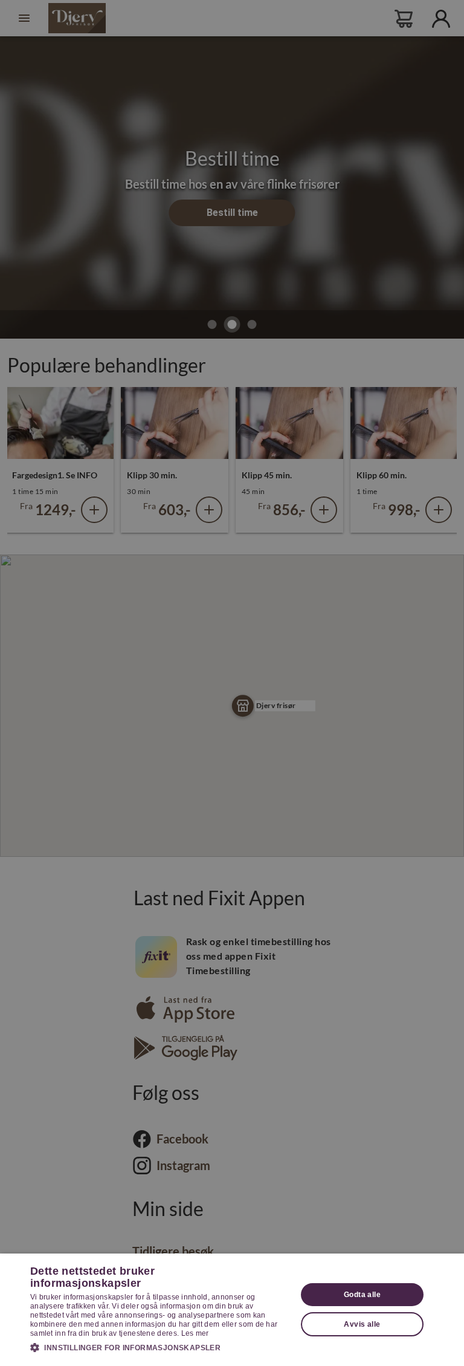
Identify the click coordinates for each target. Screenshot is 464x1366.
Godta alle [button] (362, 1294)
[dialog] (232, 1310)
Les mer (195, 1333)
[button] (159, 1347)
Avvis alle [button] (362, 1324)
